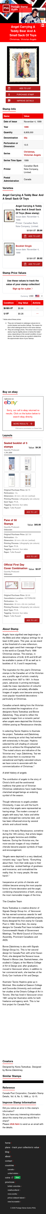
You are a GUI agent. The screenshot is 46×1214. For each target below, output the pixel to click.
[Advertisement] (23, 364)
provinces (9, 1182)
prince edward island (16, 1197)
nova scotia (12, 1194)
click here (15, 1123)
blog (7, 1151)
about (7, 1156)
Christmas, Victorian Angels (32, 153)
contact (8, 1160)
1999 (26, 126)
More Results (20, 423)
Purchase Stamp (25, 94)
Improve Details (25, 100)
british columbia (14, 1186)
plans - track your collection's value (22, 1147)
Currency (24, 296)
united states (13, 1173)
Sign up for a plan (22, 288)
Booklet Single (24, 246)
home (7, 1142)
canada (11, 1169)
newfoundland (13, 1190)
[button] (37, 308)
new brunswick (14, 1201)
